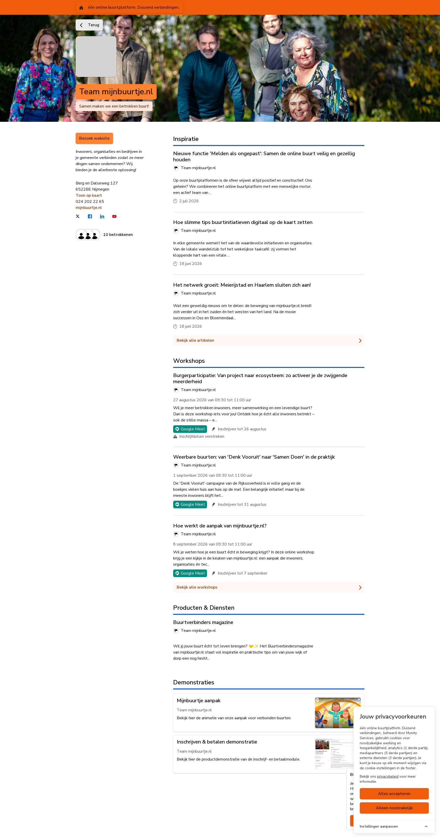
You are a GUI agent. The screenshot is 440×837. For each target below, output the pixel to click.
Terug (93, 25)
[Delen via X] (81, 216)
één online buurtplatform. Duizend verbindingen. (133, 7)
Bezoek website (94, 138)
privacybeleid (387, 776)
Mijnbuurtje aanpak (199, 700)
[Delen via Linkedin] (105, 216)
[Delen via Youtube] (117, 216)
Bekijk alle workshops (197, 587)
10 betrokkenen (118, 234)
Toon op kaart (89, 195)
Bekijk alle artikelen (195, 340)
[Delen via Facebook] (93, 216)
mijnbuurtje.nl (89, 207)
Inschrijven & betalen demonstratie (217, 741)
